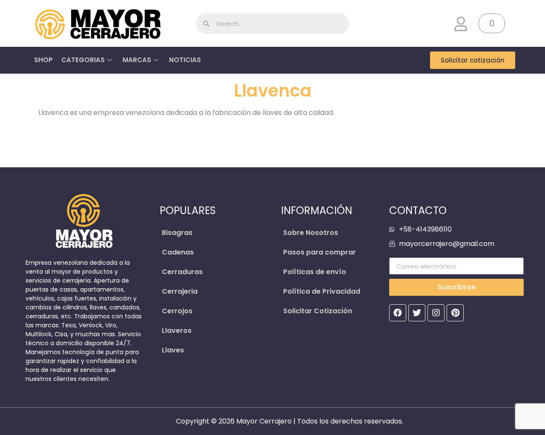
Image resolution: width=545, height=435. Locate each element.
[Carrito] (492, 23)
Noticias (185, 59)
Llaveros (177, 330)
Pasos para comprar (319, 252)
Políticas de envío (314, 272)
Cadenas (178, 252)
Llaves (173, 350)
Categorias (83, 59)
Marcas (137, 59)
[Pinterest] (455, 312)
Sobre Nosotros (310, 233)
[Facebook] (397, 312)
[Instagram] (436, 312)
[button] (110, 23)
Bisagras (177, 233)
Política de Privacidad (321, 291)
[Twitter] (416, 312)
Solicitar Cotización (317, 311)
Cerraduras (182, 272)
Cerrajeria (180, 291)
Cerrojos (177, 311)
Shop (43, 59)
